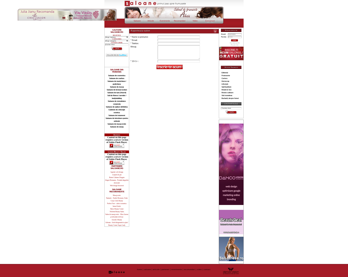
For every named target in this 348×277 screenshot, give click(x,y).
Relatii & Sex (227, 90)
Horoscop (225, 81)
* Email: (133, 40)
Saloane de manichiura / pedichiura (117, 82)
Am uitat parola (235, 43)
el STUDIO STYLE (116, 217)
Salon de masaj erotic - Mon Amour (116, 214)
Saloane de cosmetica (116, 76)
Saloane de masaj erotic (117, 124)
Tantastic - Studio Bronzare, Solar (117, 198)
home (139, 269)
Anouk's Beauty (117, 220)
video (199, 269)
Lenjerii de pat (116, 175)
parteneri (165, 269)
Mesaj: (133, 46)
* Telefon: (134, 43)
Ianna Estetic (117, 206)
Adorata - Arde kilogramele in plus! (116, 222)
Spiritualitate (226, 87)
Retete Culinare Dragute (117, 177)
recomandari (189, 269)
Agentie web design (116, 172)
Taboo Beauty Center (117, 209)
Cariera (224, 78)
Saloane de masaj (117, 87)
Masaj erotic (117, 195)
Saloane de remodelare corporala (117, 102)
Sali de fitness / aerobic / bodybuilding (116, 97)
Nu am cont (234, 45)
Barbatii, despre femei (230, 98)
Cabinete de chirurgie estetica (116, 111)
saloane (147, 269)
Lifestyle (225, 84)
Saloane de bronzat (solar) (117, 90)
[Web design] (231, 204)
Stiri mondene (227, 95)
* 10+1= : (134, 61)
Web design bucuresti (117, 186)
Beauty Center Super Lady (116, 225)
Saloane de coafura (116, 78)
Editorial (225, 73)
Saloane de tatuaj (116, 127)
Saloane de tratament (116, 115)
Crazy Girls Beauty (117, 201)
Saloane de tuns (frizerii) (116, 93)
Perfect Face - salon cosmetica (116, 203)
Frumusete (226, 76)
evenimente (176, 269)
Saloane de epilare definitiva (117, 107)
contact (207, 269)
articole (156, 269)
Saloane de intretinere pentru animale (117, 119)
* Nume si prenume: (139, 37)
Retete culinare (227, 93)
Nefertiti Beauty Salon (117, 212)
